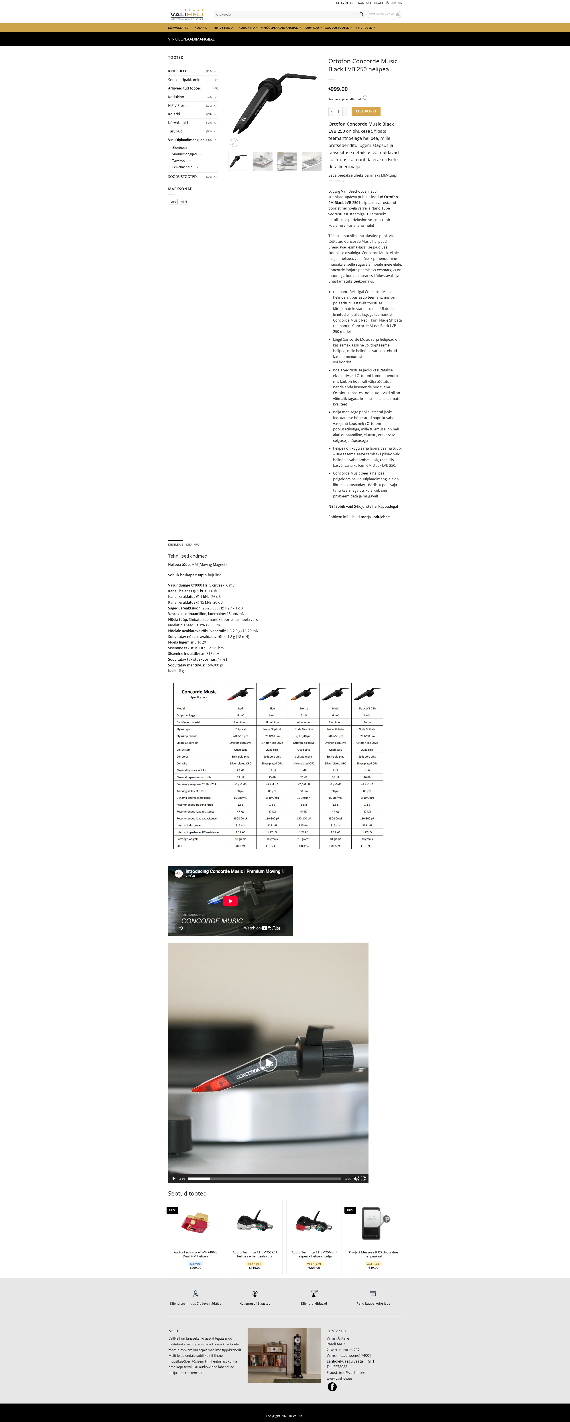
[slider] (264, 1179)
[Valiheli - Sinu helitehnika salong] (187, 14)
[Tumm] (356, 1178)
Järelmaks (394, 3)
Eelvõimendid (182, 167)
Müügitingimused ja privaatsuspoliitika (285, 1409)
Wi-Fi (183, 202)
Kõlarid (201, 28)
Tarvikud (311, 28)
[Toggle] (215, 71)
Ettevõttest (345, 3)
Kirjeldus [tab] (175, 544)
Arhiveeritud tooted (184, 88)
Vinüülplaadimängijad (279, 28)
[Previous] (236, 101)
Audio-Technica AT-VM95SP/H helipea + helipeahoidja (255, 1254)
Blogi (378, 3)
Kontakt (364, 3)
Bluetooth (179, 147)
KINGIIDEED (363, 28)
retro (172, 202)
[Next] (314, 101)
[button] (384, 14)
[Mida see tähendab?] (365, 97)
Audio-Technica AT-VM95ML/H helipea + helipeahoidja (314, 1254)
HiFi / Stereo (223, 28)
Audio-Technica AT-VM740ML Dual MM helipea (195, 1254)
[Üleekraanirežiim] (363, 1178)
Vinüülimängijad (184, 154)
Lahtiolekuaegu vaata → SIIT (351, 1361)
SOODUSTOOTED (337, 28)
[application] (268, 1063)
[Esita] (174, 1178)
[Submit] (361, 14)
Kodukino (247, 28)
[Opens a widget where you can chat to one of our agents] (553, 1414)
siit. (200, 1372)
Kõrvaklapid (178, 28)
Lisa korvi (366, 111)
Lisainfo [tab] (193, 544)
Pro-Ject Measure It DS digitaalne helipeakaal (373, 1254)
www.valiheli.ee (339, 1378)
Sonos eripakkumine (185, 79)
